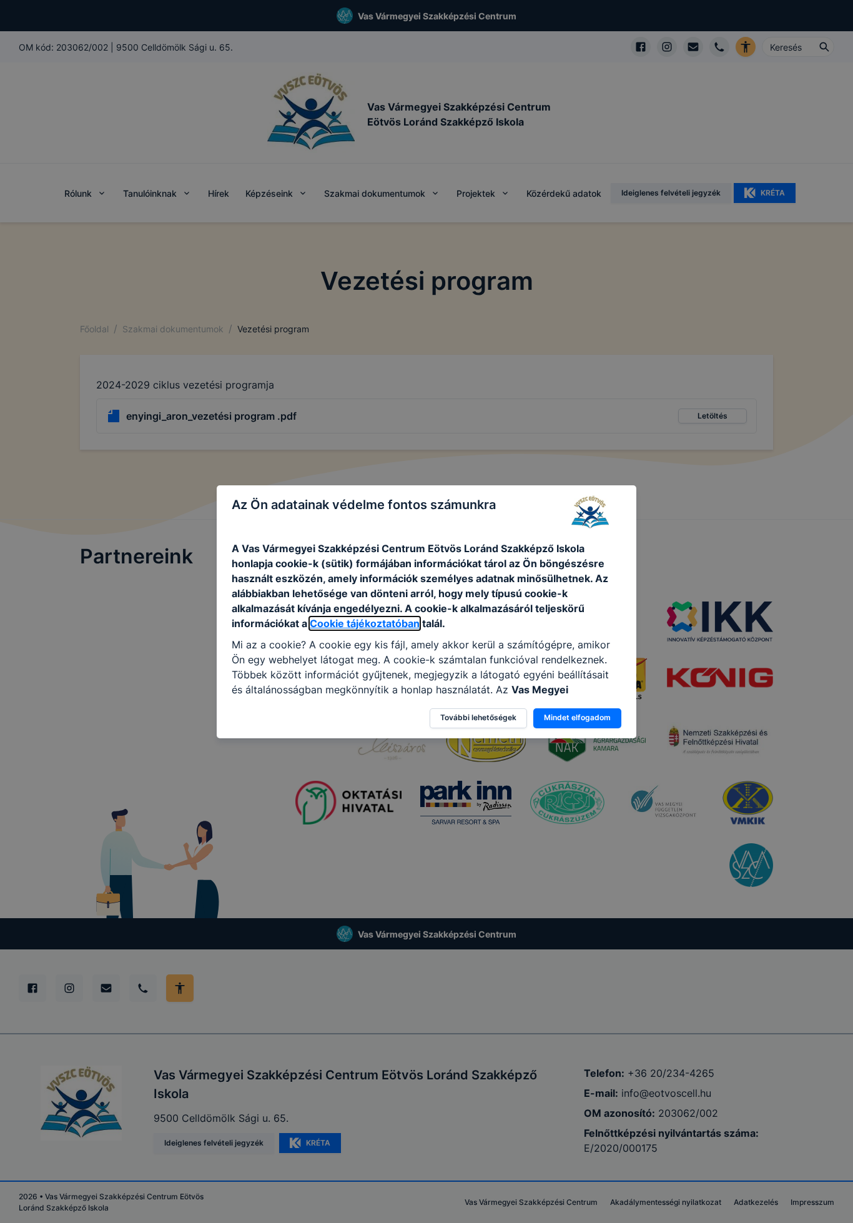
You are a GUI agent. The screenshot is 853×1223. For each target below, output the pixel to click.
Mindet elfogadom (577, 717)
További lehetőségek (478, 717)
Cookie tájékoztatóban (365, 623)
